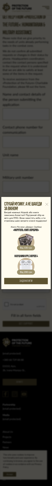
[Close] (46, 204)
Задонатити (26, 281)
